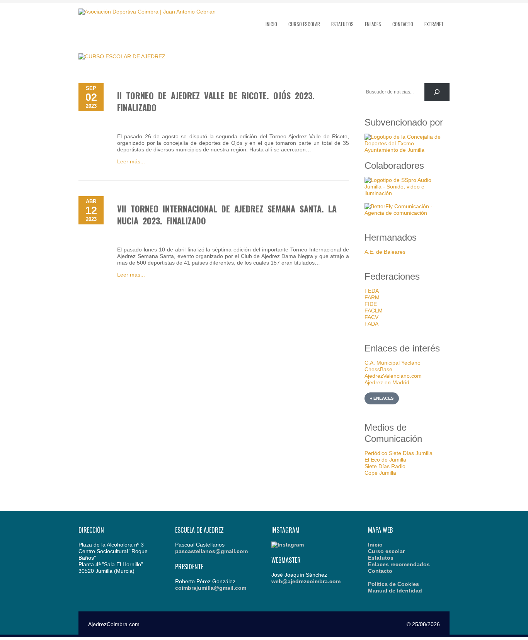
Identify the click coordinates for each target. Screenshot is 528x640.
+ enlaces (381, 398)
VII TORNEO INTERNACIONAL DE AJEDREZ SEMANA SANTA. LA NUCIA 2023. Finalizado (227, 214)
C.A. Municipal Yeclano (392, 363)
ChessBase (378, 369)
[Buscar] (437, 92)
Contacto (402, 24)
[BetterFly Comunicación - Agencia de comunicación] (407, 213)
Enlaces (373, 24)
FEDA (371, 291)
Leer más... (131, 161)
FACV (371, 317)
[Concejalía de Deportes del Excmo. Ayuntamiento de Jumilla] (407, 150)
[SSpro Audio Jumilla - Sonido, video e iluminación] (407, 193)
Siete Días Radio (384, 466)
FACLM (373, 310)
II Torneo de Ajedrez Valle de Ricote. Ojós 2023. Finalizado (216, 101)
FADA (371, 324)
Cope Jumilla (380, 473)
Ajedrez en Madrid (386, 382)
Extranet (434, 24)
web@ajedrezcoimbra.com (306, 581)
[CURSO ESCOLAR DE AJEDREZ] (121, 56)
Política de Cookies (393, 584)
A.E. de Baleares (384, 252)
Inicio (271, 24)
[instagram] (287, 545)
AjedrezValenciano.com (393, 376)
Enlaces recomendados (399, 564)
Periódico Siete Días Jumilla (398, 453)
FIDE (370, 304)
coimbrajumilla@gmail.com (210, 588)
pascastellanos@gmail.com (211, 551)
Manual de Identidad (395, 590)
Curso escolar (304, 24)
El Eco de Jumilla (385, 460)
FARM (372, 297)
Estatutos (342, 24)
